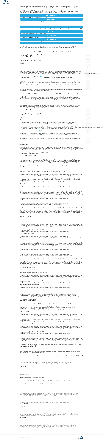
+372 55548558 (24, 371)
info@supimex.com (24, 374)
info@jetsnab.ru (24, 406)
